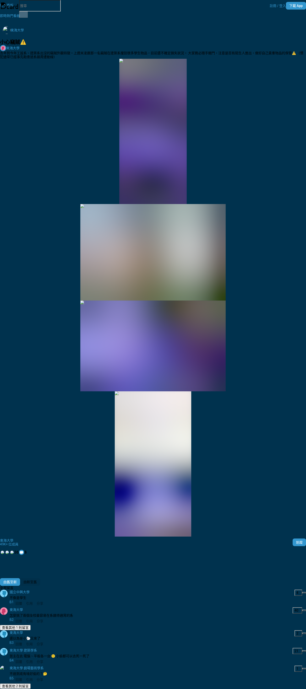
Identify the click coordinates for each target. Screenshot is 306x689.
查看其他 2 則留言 (15, 686)
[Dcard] (9, 5)
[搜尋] (23, 14)
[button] (278, 6)
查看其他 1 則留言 (15, 628)
